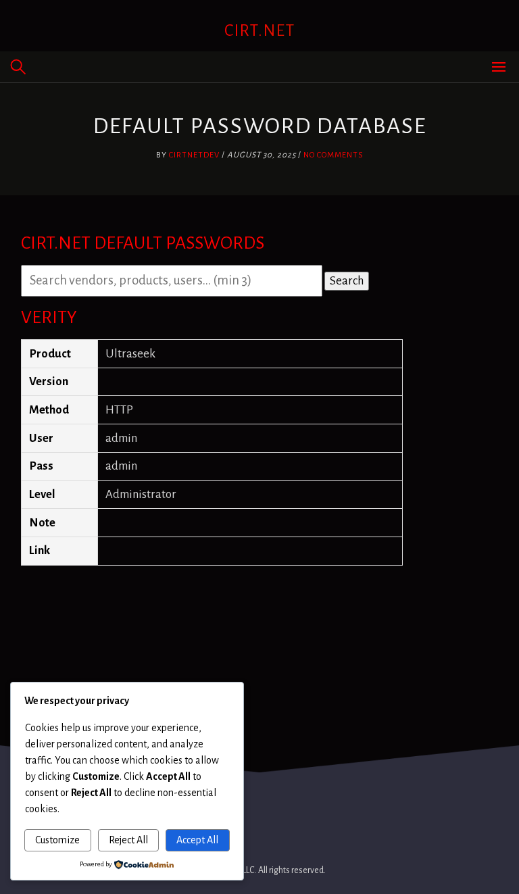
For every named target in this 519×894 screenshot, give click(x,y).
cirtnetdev (194, 155)
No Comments (333, 155)
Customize (57, 840)
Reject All (128, 840)
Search (347, 280)
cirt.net (259, 30)
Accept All (197, 840)
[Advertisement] (259, 607)
